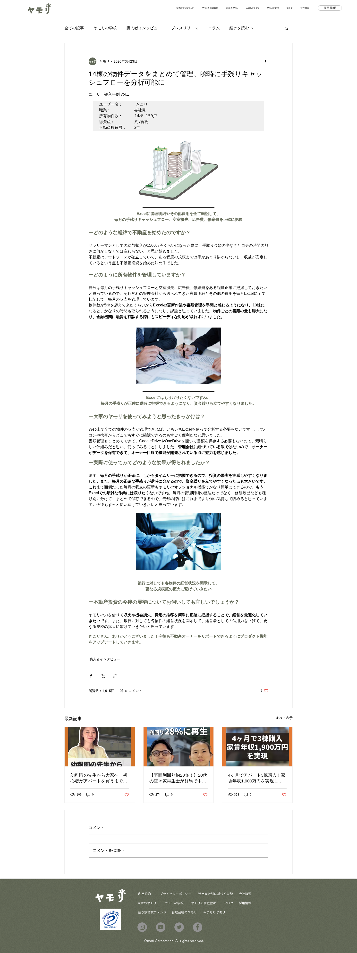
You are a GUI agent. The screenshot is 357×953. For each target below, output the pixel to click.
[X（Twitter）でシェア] (103, 676)
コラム (214, 28)
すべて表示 (284, 718)
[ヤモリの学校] (160, 927)
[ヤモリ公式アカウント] (142, 927)
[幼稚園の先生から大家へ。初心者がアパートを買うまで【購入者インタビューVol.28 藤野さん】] (100, 746)
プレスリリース (184, 28)
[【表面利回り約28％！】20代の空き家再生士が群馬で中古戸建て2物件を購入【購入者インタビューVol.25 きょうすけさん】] (179, 746)
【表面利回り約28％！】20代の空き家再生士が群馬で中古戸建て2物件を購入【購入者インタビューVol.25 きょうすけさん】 (178, 778)
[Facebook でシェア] (91, 676)
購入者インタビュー (144, 28)
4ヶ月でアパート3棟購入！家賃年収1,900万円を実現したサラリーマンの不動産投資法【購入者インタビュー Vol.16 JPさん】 (256, 778)
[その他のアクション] (265, 61)
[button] (286, 28)
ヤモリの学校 (105, 28)
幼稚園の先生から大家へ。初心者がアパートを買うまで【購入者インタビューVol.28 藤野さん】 (98, 778)
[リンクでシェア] (114, 676)
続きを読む (239, 28)
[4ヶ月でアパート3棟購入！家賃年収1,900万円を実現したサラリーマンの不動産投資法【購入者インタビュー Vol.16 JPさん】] (257, 746)
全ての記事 (74, 28)
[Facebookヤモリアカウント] (197, 927)
